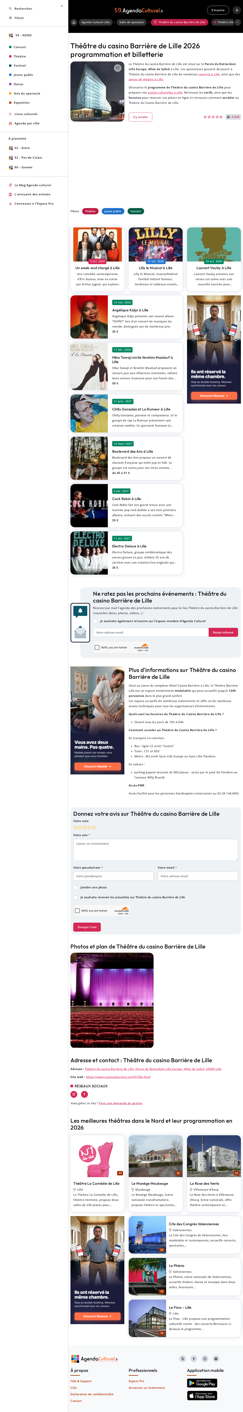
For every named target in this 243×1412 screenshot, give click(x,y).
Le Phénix (177, 1265)
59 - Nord (23, 35)
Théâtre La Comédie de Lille (96, 1183)
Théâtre (90, 211)
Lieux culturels (23, 114)
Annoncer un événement (147, 1388)
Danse (19, 84)
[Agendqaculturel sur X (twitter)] (182, 1358)
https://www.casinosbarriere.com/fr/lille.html (118, 1077)
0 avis (236, 117)
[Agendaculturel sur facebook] (193, 1358)
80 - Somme (24, 167)
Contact (76, 1401)
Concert (135, 211)
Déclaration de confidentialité (92, 1394)
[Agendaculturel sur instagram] (204, 1358)
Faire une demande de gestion (120, 1103)
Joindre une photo (93, 887)
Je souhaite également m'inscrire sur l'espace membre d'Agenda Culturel (153, 621)
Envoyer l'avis (87, 927)
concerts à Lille (209, 74)
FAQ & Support (81, 1381)
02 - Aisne (22, 148)
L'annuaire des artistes (29, 194)
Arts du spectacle (27, 93)
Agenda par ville (24, 123)
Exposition (22, 102)
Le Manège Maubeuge (150, 1183)
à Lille (97, 268)
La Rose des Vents (204, 1183)
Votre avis (80, 835)
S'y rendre (140, 117)
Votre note (81, 821)
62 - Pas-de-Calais (28, 157)
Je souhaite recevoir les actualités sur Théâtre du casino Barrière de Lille (132, 897)
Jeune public (113, 211)
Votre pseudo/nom (87, 867)
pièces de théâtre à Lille (146, 79)
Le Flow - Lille (180, 1307)
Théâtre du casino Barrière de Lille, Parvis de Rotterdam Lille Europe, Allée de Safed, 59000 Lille (153, 1069)
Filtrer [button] (16, 18)
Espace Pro (136, 1381)
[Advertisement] (155, 172)
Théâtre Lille (225, 22)
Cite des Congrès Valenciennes (194, 1224)
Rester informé (223, 632)
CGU (73, 1388)
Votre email (166, 867)
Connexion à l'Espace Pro (31, 204)
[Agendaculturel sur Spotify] (216, 1358)
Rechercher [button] (20, 8)
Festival (20, 65)
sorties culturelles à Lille (165, 92)
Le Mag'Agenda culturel (30, 185)
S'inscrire (218, 10)
